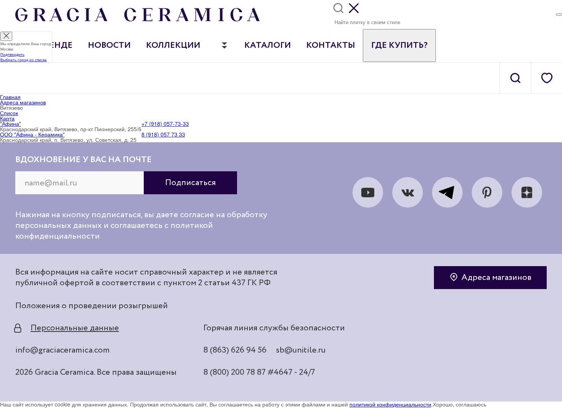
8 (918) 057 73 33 (163, 134)
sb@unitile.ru (301, 350)
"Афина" (10, 123)
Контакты (330, 45)
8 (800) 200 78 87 (234, 372)
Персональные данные (75, 328)
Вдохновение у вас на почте (83, 160)
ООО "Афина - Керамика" (32, 134)
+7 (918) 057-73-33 (165, 123)
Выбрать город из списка (23, 59)
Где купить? (399, 45)
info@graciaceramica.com (62, 350)
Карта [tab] (7, 118)
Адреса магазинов (496, 277)
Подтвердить (12, 54)
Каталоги (267, 45)
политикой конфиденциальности (390, 404)
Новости (109, 45)
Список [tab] (9, 113)
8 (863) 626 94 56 (234, 350)
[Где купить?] (559, 14)
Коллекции (173, 45)
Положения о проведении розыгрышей (91, 306)
